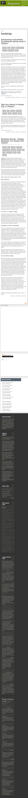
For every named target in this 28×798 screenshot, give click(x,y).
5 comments (18, 295)
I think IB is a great (5, 409)
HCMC (4, 110)
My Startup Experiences (6, 582)
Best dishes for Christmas (7, 732)
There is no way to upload (7, 385)
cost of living (19, 147)
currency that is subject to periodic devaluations (10, 207)
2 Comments (23, 97)
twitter (3, 496)
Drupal (4, 423)
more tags (12, 497)
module (8, 494)
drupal (7, 491)
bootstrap (13, 47)
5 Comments (23, 132)
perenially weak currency (17, 216)
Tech (9, 47)
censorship (10, 488)
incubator (19, 149)
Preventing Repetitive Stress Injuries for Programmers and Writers (7, 671)
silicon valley (11, 50)
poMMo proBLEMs (5, 657)
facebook (4, 493)
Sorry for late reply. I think (7, 403)
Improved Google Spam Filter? (8, 537)
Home (2, 31)
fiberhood (5, 113)
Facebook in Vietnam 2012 (7, 536)
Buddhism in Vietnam (6, 539)
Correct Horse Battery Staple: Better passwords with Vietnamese (7, 550)
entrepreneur (18, 110)
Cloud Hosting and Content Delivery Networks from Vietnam (7, 527)
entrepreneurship (20, 47)
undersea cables (18, 206)
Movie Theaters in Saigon (7, 545)
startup (16, 50)
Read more (18, 97)
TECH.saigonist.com (6, 569)
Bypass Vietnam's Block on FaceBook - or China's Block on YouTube (8, 520)
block (7, 488)
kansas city (15, 113)
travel (19, 152)
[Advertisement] (14, 17)
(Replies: (8, 708)
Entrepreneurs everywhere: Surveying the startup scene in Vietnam (13, 41)
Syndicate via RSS (7, 355)
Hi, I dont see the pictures (7, 391)
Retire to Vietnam (21, 292)
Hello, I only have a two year (7, 382)
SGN (13, 284)
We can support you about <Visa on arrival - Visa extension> (7, 707)
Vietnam (4, 47)
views (6, 496)
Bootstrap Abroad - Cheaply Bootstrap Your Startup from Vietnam (12, 141)
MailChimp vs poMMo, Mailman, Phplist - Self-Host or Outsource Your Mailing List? (8, 634)
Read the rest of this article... (6, 95)
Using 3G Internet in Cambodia (8, 620)
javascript (4, 494)
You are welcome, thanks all (7, 397)
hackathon (5, 50)
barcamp (4, 488)
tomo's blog (8, 97)
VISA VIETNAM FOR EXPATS (7, 714)
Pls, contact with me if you (7, 388)
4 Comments (23, 295)
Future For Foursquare (6, 547)
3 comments (13, 97)
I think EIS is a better (6, 394)
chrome (3, 491)
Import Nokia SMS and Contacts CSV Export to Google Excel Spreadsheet (8, 542)
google (9, 113)
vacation (4, 155)
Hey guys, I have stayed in (7, 406)
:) (2, 400)
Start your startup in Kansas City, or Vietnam (12, 105)
